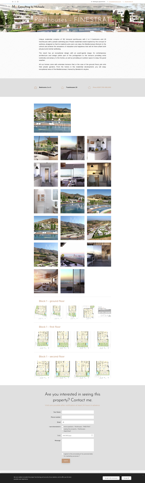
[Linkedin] (18, 1)
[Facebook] (13, 1)
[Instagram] (15, 1)
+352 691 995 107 (129, 1)
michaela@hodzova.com (115, 1)
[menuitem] (70, 7)
